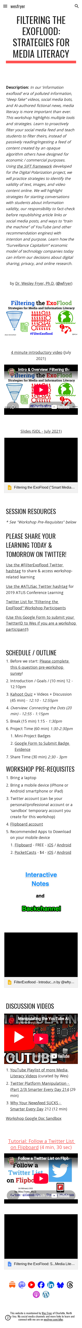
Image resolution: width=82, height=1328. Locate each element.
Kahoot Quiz (21, 694)
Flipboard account (26, 824)
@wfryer (64, 283)
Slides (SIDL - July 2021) (41, 431)
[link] (41, 465)
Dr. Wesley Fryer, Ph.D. (35, 283)
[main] (41, 38)
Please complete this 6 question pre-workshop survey (40, 667)
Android (64, 845)
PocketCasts (25, 852)
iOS (50, 845)
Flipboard (23, 845)
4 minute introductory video (36, 352)
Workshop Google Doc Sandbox (33, 1118)
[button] (5, 6)
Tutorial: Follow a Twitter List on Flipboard (41, 1144)
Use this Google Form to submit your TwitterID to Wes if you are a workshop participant (41, 623)
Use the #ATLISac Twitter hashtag (37, 586)
